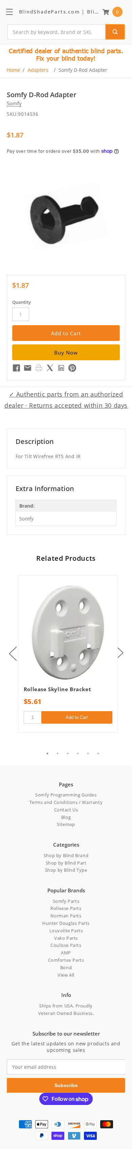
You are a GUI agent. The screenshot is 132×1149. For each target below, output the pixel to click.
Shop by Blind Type (66, 870)
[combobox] (66, 32)
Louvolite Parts (66, 931)
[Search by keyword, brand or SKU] (115, 32)
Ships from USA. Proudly (66, 1006)
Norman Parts (65, 916)
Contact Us (66, 810)
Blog (66, 817)
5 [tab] (88, 753)
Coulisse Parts (65, 945)
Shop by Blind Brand (66, 855)
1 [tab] (47, 753)
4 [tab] (77, 753)
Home (13, 70)
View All (66, 975)
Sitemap (66, 824)
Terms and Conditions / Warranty (66, 802)
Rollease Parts (65, 908)
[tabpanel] (68, 653)
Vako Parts (66, 938)
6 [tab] (98, 753)
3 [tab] (67, 753)
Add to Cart (77, 717)
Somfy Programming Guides (65, 795)
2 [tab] (57, 753)
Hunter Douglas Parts (66, 923)
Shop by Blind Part (66, 863)
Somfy (14, 103)
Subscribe (66, 1085)
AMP (66, 953)
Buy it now (66, 352)
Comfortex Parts (66, 960)
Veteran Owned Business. (66, 1013)
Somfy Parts (66, 901)
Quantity (21, 302)
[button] (112, 12)
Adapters (38, 70)
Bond (66, 967)
